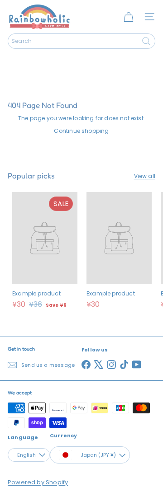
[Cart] (128, 17)
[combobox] (81, 41)
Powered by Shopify (38, 482)
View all (144, 176)
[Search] (146, 41)
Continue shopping (81, 131)
